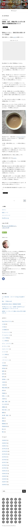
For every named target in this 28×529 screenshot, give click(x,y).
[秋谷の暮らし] (3, 515)
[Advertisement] (14, 50)
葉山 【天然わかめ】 (7, 301)
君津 (3, 373)
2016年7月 (4, 481)
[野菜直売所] (19, 512)
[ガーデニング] (3, 522)
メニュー (15, 10)
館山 (3, 429)
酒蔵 (3, 420)
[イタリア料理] (11, 518)
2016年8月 (4, 479)
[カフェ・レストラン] (7, 499)
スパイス (4, 351)
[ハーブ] (19, 505)
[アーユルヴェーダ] (15, 505)
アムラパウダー (20, 136)
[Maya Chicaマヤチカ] (3, 502)
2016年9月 (4, 476)
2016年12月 (4, 470)
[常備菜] (15, 518)
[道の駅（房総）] (15, 509)
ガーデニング (5, 346)
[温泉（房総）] (15, 502)
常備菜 (3, 393)
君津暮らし (4, 379)
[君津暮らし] (19, 502)
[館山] (15, 522)
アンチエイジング (6, 332)
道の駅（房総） (5, 415)
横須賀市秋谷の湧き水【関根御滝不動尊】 (11, 304)
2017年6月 (4, 465)
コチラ (14, 37)
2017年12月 (4, 448)
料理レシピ (4, 396)
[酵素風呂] (11, 512)
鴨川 (3, 431)
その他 (3, 324)
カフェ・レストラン (6, 343)
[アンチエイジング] (11, 509)
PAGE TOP (26, 512)
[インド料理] (3, 512)
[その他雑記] (7, 512)
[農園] (15, 512)
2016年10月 (4, 473)
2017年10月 (4, 454)
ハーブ (3, 357)
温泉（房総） (5, 401)
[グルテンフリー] (11, 515)
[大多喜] (11, 505)
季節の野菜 (4, 387)
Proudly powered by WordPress (9, 525)
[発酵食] (11, 502)
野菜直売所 (4, 426)
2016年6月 (4, 484)
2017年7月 (4, 462)
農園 (3, 412)
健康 (3, 371)
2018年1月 (4, 445)
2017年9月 (4, 456)
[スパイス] (3, 509)
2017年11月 (4, 451)
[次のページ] (24, 200)
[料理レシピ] (3, 499)
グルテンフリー (5, 349)
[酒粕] (7, 509)
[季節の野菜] (11, 499)
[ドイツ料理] (19, 518)
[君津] (19, 499)
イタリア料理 (5, 338)
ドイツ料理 (4, 354)
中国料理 (4, 365)
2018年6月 (4, 440)
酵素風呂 (4, 423)
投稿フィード (5, 212)
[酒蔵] (7, 518)
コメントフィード (6, 215)
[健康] (15, 499)
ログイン (4, 209)
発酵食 (3, 407)
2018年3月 (4, 443)
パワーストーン (5, 360)
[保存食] (3, 505)
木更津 (3, 398)
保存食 (3, 368)
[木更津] (11, 522)
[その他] (7, 502)
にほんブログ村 (5, 227)
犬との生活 (4, 404)
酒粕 (3, 418)
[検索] (24, 491)
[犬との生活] (3, 518)
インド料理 (4, 340)
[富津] (7, 515)
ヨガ (3, 362)
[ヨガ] (15, 515)
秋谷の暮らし (5, 409)
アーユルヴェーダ (6, 335)
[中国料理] (7, 522)
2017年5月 (4, 468)
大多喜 (3, 382)
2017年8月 (4, 459)
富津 (3, 390)
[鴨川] (19, 509)
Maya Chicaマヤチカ (6, 321)
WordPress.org (5, 218)
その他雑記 (4, 329)
